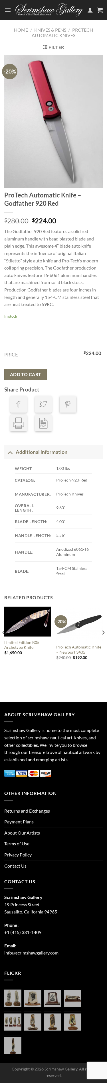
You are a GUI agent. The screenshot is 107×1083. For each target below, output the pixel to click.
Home (21, 29)
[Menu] (7, 10)
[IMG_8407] (52, 1022)
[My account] (90, 10)
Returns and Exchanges (27, 810)
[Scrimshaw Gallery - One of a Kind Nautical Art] (49, 10)
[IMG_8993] (32, 998)
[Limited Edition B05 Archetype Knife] (27, 622)
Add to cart (25, 374)
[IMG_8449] (72, 998)
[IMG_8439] (32, 1022)
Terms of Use (16, 843)
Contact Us (15, 865)
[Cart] (100, 10)
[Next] (103, 644)
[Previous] (4, 644)
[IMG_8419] (72, 1022)
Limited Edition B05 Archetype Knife (21, 645)
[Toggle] (9, 452)
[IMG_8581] (12, 1022)
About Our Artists (22, 832)
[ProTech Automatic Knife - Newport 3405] (79, 624)
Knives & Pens (50, 29)
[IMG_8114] (12, 1045)
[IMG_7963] (12, 998)
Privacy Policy (18, 854)
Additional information (41, 452)
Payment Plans (19, 821)
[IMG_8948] (52, 998)
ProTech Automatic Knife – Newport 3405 (78, 649)
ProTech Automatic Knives (62, 32)
